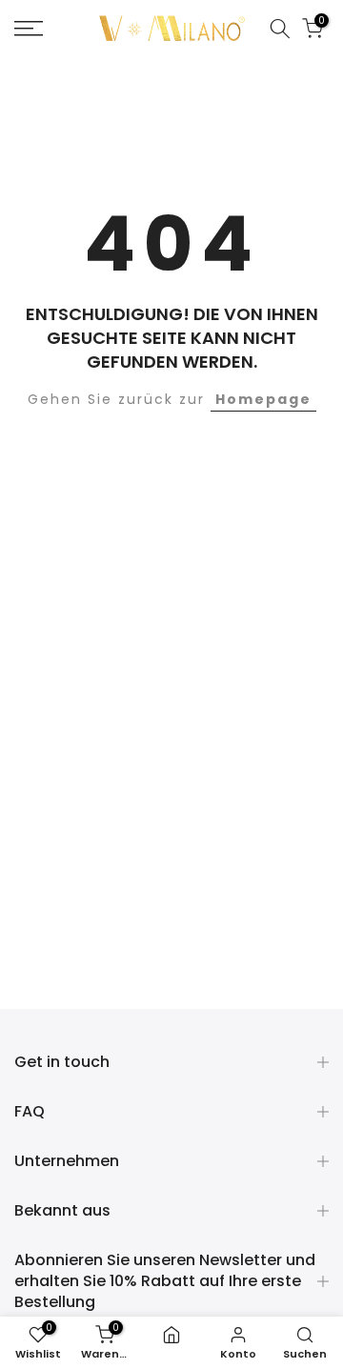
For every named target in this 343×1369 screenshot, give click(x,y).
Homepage (263, 399)
